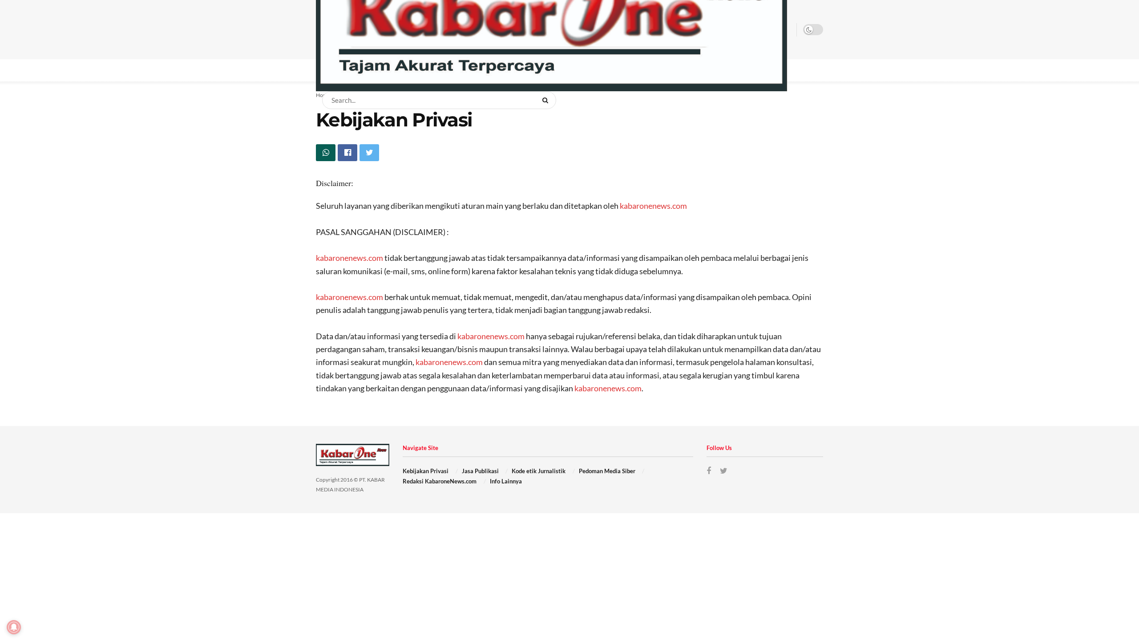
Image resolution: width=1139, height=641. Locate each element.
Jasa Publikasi (480, 471)
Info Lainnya (506, 481)
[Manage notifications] (14, 627)
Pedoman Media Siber (607, 471)
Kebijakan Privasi (425, 471)
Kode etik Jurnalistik (538, 471)
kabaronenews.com (653, 206)
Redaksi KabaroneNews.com (440, 481)
